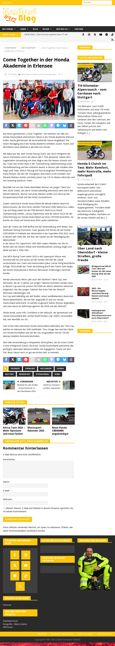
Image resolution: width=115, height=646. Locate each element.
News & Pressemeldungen (44, 74)
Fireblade (30, 368)
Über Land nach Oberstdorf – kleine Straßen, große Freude (93, 254)
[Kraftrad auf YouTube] (100, 34)
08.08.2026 (84, 101)
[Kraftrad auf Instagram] (89, 34)
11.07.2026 (84, 179)
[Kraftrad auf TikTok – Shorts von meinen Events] (112, 34)
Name (6, 481)
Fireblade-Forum (10, 621)
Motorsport (26, 74)
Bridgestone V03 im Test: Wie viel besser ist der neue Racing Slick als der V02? (101, 271)
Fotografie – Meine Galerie (15, 624)
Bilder (46, 29)
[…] (88, 133)
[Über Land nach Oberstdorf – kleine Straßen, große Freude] (95, 235)
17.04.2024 (11, 74)
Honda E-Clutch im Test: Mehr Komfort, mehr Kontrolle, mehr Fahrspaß (94, 169)
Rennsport (24, 374)
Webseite (7, 499)
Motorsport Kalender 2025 (36, 429)
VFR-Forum (8, 627)
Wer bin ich (62, 29)
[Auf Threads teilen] (71, 125)
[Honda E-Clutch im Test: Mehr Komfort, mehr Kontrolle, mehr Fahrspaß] (94, 150)
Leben (23, 29)
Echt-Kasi (7, 605)
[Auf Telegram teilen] (58, 125)
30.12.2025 (98, 321)
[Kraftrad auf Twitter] (94, 34)
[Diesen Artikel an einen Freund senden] (32, 125)
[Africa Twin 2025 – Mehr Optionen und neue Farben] (14, 416)
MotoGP (9, 374)
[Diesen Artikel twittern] (12, 125)
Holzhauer (46, 368)
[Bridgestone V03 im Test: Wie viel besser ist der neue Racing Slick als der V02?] (83, 269)
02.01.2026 (98, 279)
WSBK (57, 374)
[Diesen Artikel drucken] (38, 125)
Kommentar (9, 459)
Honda (60, 368)
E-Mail (6, 490)
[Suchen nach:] (97, 2)
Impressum (42, 634)
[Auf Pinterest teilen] (25, 125)
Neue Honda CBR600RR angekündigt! (60, 431)
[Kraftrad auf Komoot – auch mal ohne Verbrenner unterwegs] (112, 39)
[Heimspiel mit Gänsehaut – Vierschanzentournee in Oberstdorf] (83, 313)
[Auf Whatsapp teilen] (45, 125)
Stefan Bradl (42, 374)
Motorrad (7, 29)
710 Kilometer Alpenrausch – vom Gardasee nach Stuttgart (91, 91)
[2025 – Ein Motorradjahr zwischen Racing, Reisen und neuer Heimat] (83, 291)
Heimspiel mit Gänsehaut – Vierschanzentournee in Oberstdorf (101, 314)
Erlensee (15, 368)
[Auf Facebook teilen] (6, 125)
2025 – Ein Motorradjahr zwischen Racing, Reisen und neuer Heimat (100, 293)
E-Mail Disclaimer (85, 634)
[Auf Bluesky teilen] (64, 125)
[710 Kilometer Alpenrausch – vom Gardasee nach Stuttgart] (94, 72)
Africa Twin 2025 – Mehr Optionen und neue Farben (14, 431)
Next (108, 244)
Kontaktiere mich (105, 634)
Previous (81, 244)
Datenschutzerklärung (62, 634)
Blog (35, 29)
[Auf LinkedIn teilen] (19, 125)
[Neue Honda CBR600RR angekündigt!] (63, 416)
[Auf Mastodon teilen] (51, 125)
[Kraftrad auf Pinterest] (106, 34)
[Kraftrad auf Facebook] (83, 34)
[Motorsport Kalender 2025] (39, 416)
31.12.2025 (98, 302)
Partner (79, 29)
